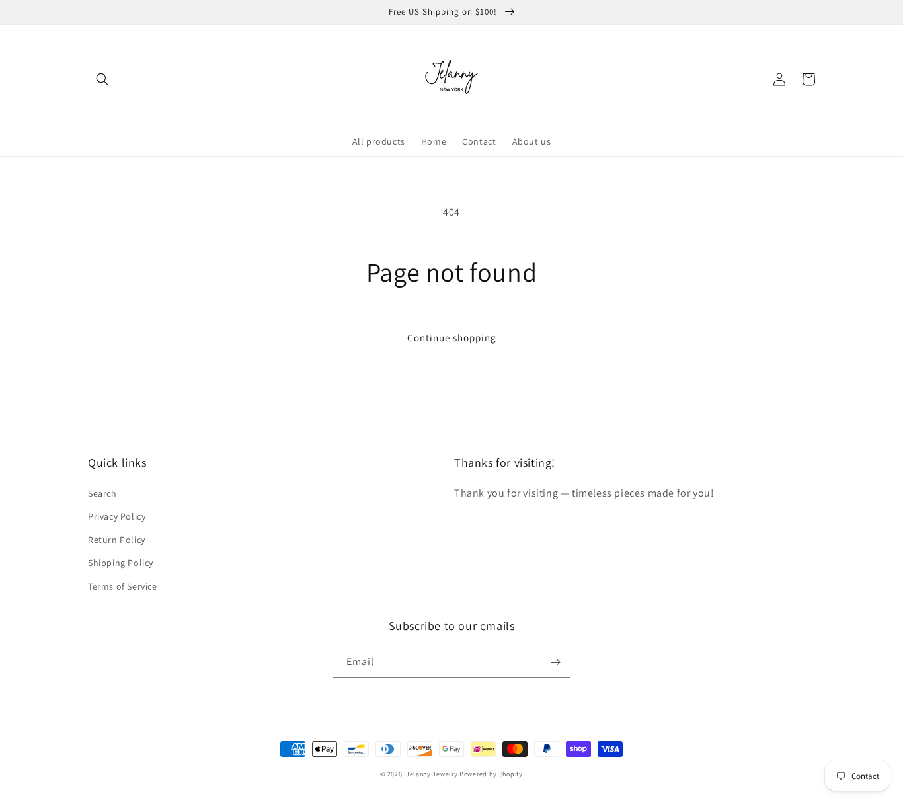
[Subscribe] (555, 662)
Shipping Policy (120, 563)
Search (102, 493)
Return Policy (116, 539)
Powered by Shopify (491, 774)
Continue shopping (451, 337)
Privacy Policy (116, 516)
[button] (102, 79)
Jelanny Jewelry (432, 774)
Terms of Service (122, 586)
